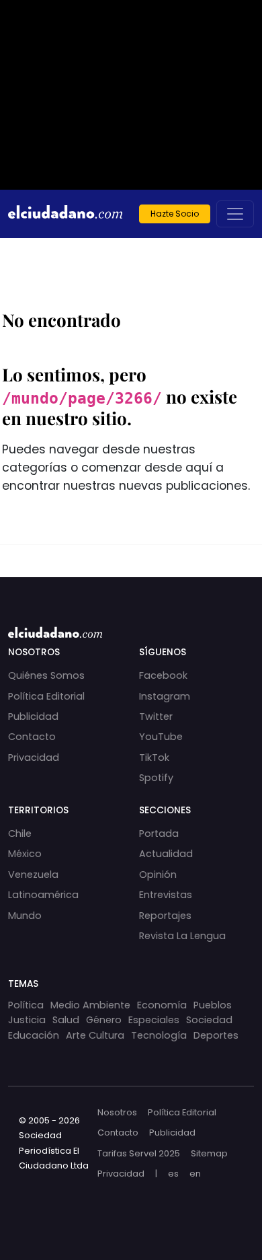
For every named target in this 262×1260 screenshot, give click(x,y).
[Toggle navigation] (235, 213)
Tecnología (159, 1035)
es (173, 1173)
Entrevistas (165, 894)
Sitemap (209, 1153)
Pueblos (212, 1005)
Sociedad (209, 1020)
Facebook (163, 675)
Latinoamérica (43, 894)
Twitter (156, 716)
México (25, 853)
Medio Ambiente (90, 1005)
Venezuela (33, 874)
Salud (65, 1020)
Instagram (164, 696)
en (195, 1173)
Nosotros (117, 1112)
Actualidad (166, 853)
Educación (33, 1035)
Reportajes (165, 915)
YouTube (161, 736)
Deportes (215, 1035)
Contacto (32, 736)
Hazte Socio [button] (174, 213)
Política (26, 1005)
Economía (162, 1005)
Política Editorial (46, 696)
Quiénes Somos (46, 675)
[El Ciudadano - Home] (65, 214)
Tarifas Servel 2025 (138, 1153)
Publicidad (33, 716)
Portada (159, 833)
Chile (20, 833)
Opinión (158, 874)
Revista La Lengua (182, 935)
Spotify (156, 777)
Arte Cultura (95, 1035)
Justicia (27, 1020)
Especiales (153, 1020)
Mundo (25, 915)
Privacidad (33, 757)
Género (104, 1020)
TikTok (154, 757)
